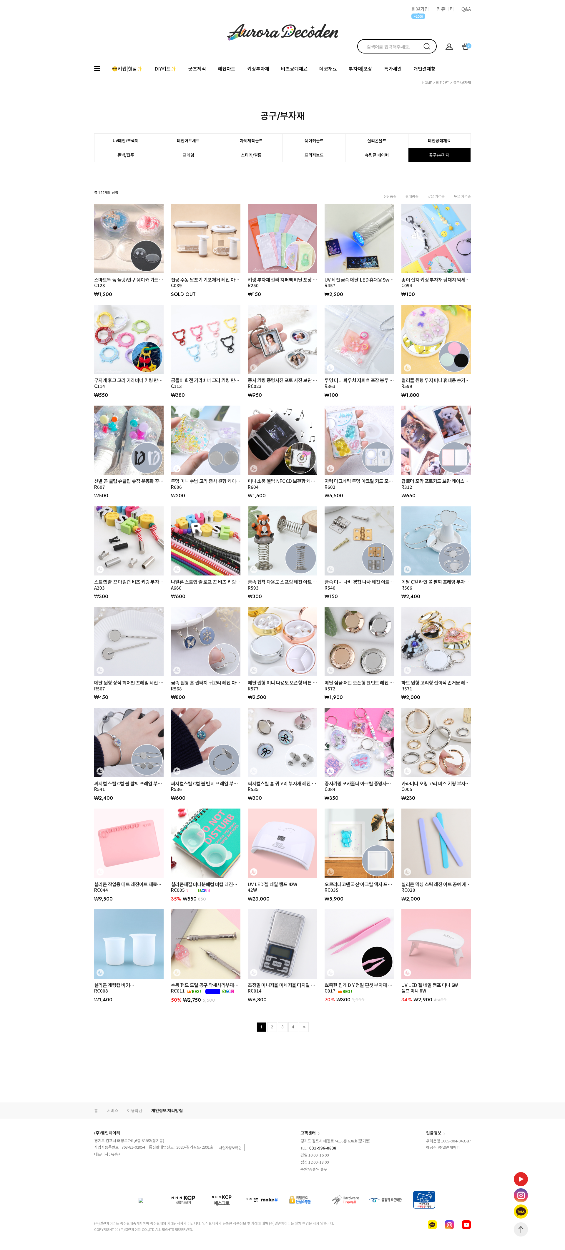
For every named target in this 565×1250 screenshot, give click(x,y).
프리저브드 (314, 155)
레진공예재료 (439, 140)
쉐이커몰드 (314, 140)
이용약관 (134, 1110)
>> (304, 1027)
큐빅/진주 (125, 155)
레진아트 (226, 68)
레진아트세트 (188, 140)
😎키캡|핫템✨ (127, 68)
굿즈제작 (197, 68)
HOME (427, 82)
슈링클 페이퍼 (377, 155)
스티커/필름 (251, 155)
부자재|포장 (360, 68)
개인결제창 (424, 68)
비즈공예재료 (294, 68)
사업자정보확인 (230, 1147)
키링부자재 (258, 68)
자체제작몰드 (251, 140)
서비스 (112, 1110)
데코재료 (328, 68)
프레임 (188, 155)
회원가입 (420, 9)
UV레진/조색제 (126, 140)
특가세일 (393, 68)
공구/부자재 (462, 82)
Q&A (466, 9)
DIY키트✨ (165, 68)
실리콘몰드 (376, 140)
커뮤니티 (445, 9)
